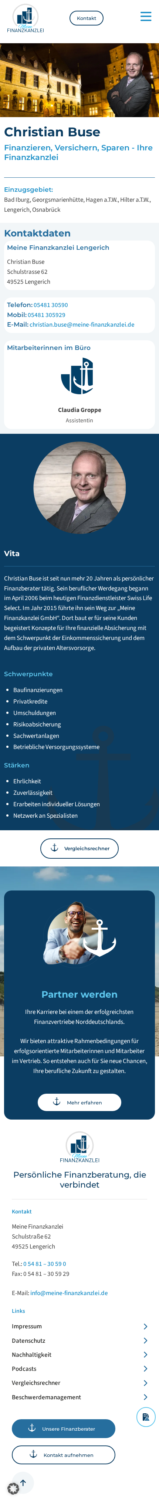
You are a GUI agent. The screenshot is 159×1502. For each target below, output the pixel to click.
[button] (13, 1488)
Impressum (27, 1326)
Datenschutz (28, 1340)
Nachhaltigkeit (31, 1354)
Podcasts (24, 1368)
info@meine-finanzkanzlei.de (69, 1293)
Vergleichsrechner (36, 1382)
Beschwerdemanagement (46, 1397)
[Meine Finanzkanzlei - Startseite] (25, 18)
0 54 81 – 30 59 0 (44, 1263)
